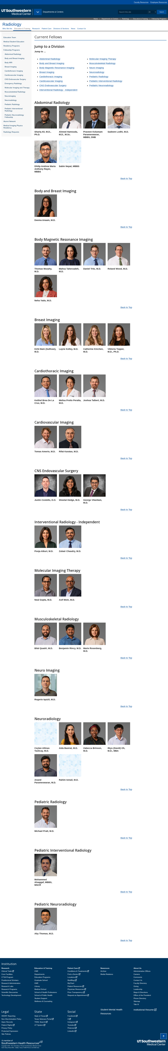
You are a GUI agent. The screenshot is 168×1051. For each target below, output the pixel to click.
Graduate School (41, 980)
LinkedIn (71, 1031)
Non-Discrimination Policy (11, 1019)
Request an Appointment (77, 995)
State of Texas (40, 1016)
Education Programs (42, 977)
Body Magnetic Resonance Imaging (56, 68)
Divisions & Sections (61, 29)
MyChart (71, 983)
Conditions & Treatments (77, 971)
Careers (137, 974)
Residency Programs (11, 46)
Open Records (7, 1022)
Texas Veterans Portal (42, 1019)
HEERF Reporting (8, 1016)
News (73, 29)
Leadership (138, 989)
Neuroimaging (10, 96)
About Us (137, 968)
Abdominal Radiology (13, 54)
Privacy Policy (6, 1028)
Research (36, 29)
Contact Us (81, 29)
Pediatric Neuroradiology (101, 85)
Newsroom (104, 968)
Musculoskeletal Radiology (15, 92)
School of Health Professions (45, 992)
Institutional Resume (144, 1010)
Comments (138, 977)
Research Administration (10, 983)
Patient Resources (75, 986)
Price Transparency (75, 992)
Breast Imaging (10, 67)
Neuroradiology (11, 100)
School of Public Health (43, 995)
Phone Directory (140, 998)
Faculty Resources (141, 2)
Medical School (40, 989)
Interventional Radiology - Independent (58, 90)
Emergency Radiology (13, 83)
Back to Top (126, 178)
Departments (39, 974)
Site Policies (6, 1034)
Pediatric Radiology (12, 104)
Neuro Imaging (96, 68)
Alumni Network (9, 121)
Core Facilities (7, 974)
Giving (136, 986)
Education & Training (140, 19)
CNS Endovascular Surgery (15, 79)
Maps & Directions (141, 992)
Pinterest (71, 1028)
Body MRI (8, 63)
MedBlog (71, 980)
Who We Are (7, 29)
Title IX (136, 1004)
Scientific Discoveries (9, 992)
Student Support (40, 998)
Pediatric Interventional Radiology (14, 110)
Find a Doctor (73, 974)
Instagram (71, 1022)
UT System (38, 1025)
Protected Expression (9, 1031)
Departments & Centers (110, 19)
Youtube (71, 1025)
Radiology (125, 19)
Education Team (9, 37)
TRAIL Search (39, 1022)
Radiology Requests (11, 132)
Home (96, 19)
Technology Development (11, 995)
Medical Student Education (13, 42)
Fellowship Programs (159, 19)
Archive (103, 971)
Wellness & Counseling (43, 1001)
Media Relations (106, 974)
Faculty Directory (140, 983)
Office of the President (142, 995)
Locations (71, 977)
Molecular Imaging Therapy (102, 59)
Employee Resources (158, 2)
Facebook (71, 1016)
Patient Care (46, 29)
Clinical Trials (6, 971)
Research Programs (9, 989)
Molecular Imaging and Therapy (17, 88)
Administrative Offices (142, 971)
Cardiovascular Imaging (14, 75)
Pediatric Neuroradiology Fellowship (14, 116)
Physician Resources (76, 989)
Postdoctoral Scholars (9, 980)
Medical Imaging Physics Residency (13, 127)
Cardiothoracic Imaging (14, 71)
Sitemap (137, 1001)
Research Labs (7, 986)
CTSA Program (7, 977)
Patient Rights (6, 1025)
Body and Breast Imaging (14, 58)
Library (37, 986)
